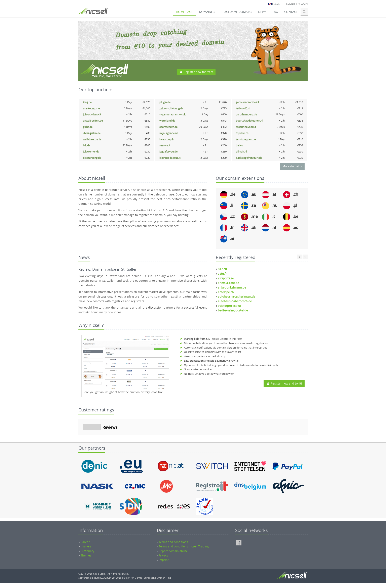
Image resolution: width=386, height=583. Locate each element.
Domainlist (208, 12)
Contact (291, 12)
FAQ (275, 12)
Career (85, 542)
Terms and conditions (173, 542)
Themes (86, 555)
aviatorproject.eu (229, 306)
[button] (78, 439)
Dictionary (87, 551)
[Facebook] (238, 542)
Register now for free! (198, 72)
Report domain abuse (173, 551)
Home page (184, 12)
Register (290, 3)
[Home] (93, 13)
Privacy (163, 555)
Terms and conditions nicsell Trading (184, 546)
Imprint (164, 560)
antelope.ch (226, 292)
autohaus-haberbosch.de (235, 301)
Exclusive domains (237, 12)
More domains (292, 166)
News (262, 12)
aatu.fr (222, 273)
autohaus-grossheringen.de (236, 296)
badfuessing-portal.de (233, 310)
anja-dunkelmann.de (232, 287)
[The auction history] (126, 363)
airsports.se (226, 278)
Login (304, 3)
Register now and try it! (286, 383)
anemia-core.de (228, 283)
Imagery (86, 546)
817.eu (222, 269)
